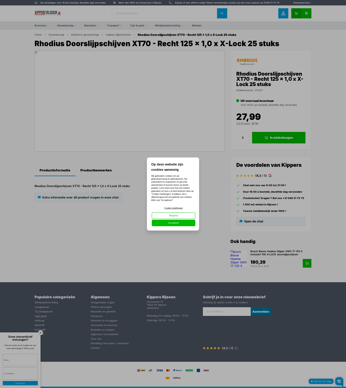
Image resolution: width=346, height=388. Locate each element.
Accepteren (173, 223)
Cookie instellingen (173, 208)
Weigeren (173, 215)
